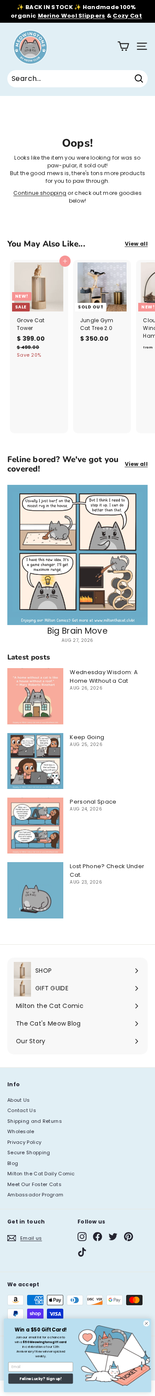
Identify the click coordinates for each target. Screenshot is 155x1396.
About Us (18, 1100)
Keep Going (87, 737)
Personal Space (93, 802)
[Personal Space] (35, 826)
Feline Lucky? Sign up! (40, 1378)
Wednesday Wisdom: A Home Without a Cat (104, 676)
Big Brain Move (77, 631)
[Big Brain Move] (77, 555)
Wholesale (20, 1131)
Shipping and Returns (34, 1121)
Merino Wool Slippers (71, 16)
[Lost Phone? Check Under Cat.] (35, 890)
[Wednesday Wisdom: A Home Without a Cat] (35, 696)
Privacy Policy (24, 1142)
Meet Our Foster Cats (34, 1184)
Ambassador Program (35, 1194)
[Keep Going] (35, 761)
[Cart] (123, 46)
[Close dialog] (146, 1323)
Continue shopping (39, 193)
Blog (12, 1163)
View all (136, 243)
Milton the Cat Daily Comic (41, 1173)
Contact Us (21, 1110)
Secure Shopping (28, 1152)
